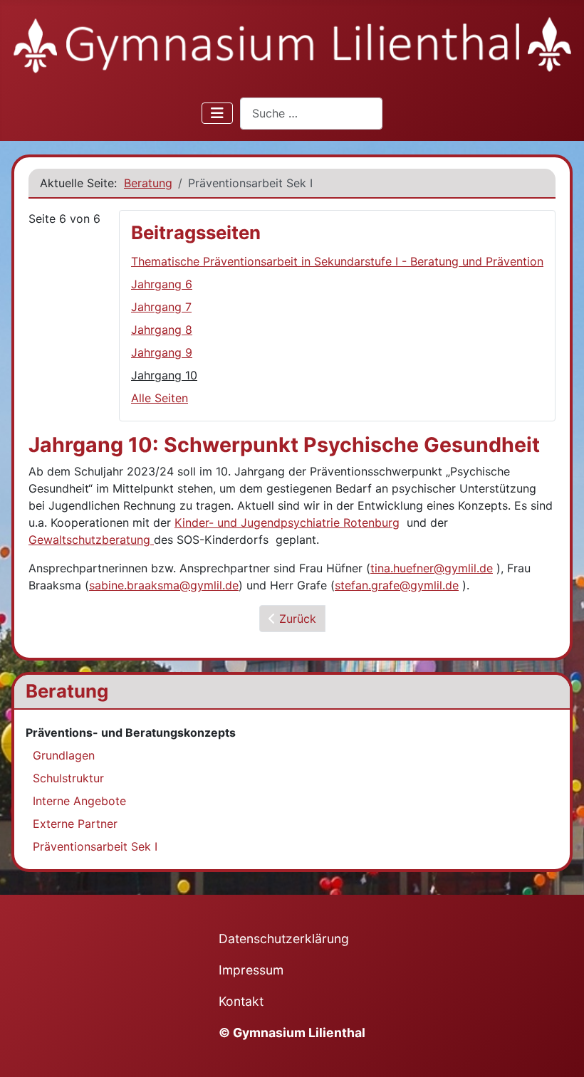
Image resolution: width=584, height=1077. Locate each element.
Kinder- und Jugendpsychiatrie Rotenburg (287, 522)
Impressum (251, 969)
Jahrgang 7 (161, 307)
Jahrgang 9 (161, 352)
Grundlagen (64, 755)
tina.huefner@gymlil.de (431, 568)
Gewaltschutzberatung (91, 539)
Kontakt (241, 1001)
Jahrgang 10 (164, 375)
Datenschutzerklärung (284, 938)
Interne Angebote (79, 801)
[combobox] (311, 114)
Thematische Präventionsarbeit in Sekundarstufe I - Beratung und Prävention (337, 261)
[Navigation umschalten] (217, 113)
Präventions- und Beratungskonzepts (131, 732)
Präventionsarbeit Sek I (95, 846)
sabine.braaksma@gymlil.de (164, 585)
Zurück (296, 618)
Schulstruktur (68, 778)
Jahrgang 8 (161, 329)
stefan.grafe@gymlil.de (397, 585)
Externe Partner (75, 823)
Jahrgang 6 (161, 284)
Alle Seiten (159, 398)
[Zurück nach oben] (559, 1051)
